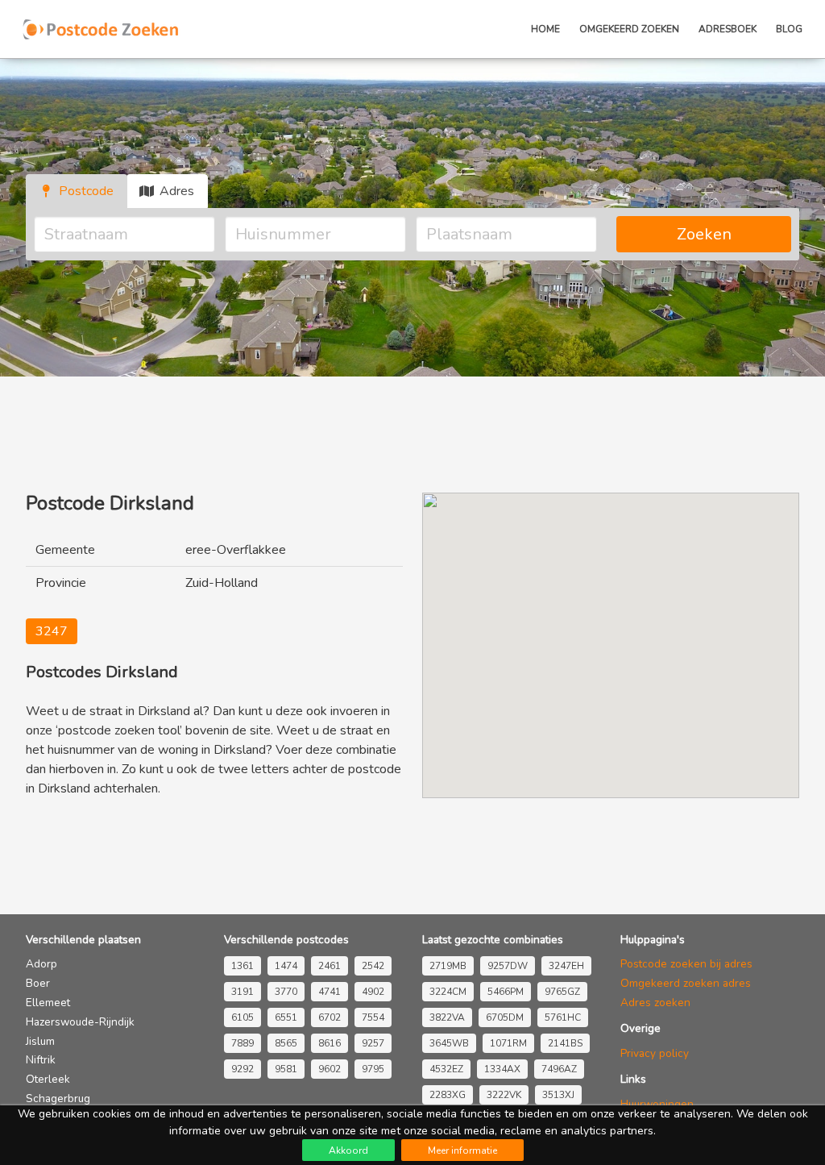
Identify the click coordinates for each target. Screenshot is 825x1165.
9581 (286, 1069)
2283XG (447, 1094)
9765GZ (562, 991)
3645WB (449, 1043)
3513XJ (558, 1094)
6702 (329, 1017)
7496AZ (559, 1069)
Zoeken (704, 234)
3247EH (566, 965)
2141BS (565, 1043)
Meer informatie (462, 1150)
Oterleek (48, 1079)
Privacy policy (654, 1053)
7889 (242, 1043)
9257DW (507, 965)
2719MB (447, 965)
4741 (329, 991)
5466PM (505, 991)
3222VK (504, 1094)
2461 (329, 965)
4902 (373, 991)
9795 (373, 1069)
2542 (373, 965)
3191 (242, 991)
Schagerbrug (58, 1098)
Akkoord (348, 1150)
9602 (329, 1069)
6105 (242, 1017)
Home (545, 29)
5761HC (563, 1017)
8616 (329, 1043)
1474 (286, 965)
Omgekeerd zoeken (629, 29)
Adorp (41, 964)
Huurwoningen (657, 1104)
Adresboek (728, 29)
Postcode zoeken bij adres (686, 964)
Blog (789, 29)
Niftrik (41, 1059)
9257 (373, 1043)
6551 (286, 1017)
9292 (242, 1069)
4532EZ (446, 1069)
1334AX (502, 1069)
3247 (51, 631)
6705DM (505, 1017)
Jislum (40, 1041)
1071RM (508, 1043)
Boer (38, 983)
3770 (286, 991)
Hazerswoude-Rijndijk (80, 1022)
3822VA (447, 1017)
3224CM (447, 991)
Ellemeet (48, 1002)
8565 (286, 1043)
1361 (242, 965)
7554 (373, 1017)
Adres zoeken (655, 1002)
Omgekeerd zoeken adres (685, 983)
